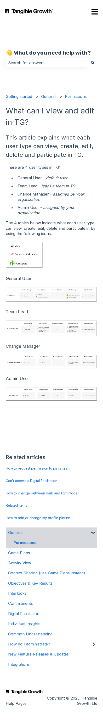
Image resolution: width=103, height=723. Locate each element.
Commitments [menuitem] (20, 603)
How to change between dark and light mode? (42, 493)
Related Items (16, 505)
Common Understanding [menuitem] (30, 634)
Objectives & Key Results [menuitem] (30, 583)
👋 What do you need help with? (48, 52)
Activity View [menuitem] (19, 562)
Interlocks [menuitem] (17, 593)
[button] (93, 533)
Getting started (19, 96)
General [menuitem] (15, 532)
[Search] (92, 62)
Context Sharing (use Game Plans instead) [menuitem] (46, 573)
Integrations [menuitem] (19, 664)
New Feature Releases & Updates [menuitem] (38, 654)
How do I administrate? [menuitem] (29, 644)
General (48, 96)
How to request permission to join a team (38, 468)
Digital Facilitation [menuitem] (23, 613)
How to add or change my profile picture (38, 518)
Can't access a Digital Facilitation (31, 481)
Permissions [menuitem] (24, 542)
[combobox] (47, 62)
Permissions (76, 96)
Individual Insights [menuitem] (24, 623)
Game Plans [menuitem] (19, 552)
